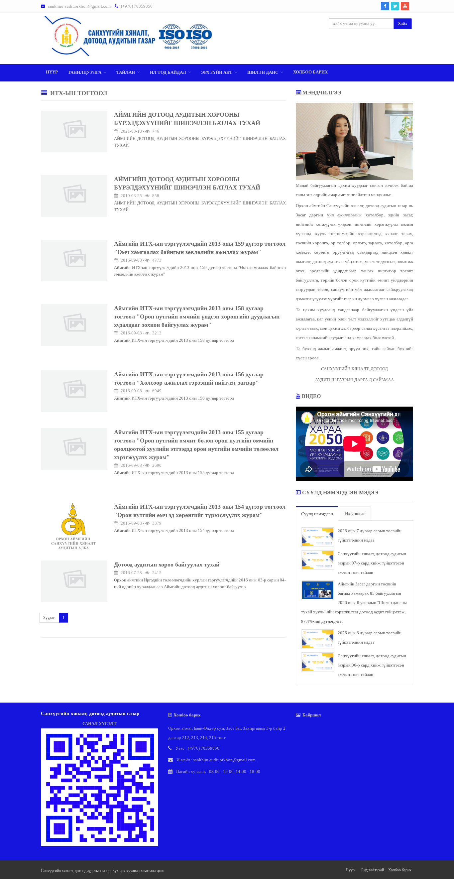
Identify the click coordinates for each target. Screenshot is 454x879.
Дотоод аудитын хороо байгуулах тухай (166, 564)
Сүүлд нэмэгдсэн (317, 513)
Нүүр (52, 71)
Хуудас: (49, 617)
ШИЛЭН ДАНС (262, 72)
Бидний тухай (372, 870)
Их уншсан (355, 513)
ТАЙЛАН (125, 72)
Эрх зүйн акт (216, 72)
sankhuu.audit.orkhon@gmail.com (79, 6)
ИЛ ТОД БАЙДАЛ (168, 72)
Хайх (402, 23)
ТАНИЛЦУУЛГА (84, 72)
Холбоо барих (310, 71)
